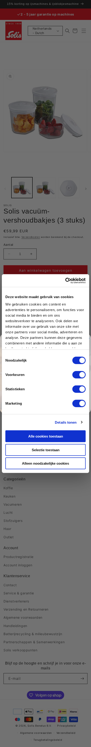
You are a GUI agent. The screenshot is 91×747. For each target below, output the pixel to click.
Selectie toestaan (46, 450)
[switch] (79, 374)
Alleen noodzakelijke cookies (45, 463)
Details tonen (66, 422)
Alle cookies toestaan (45, 436)
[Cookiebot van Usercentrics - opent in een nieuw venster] (65, 280)
